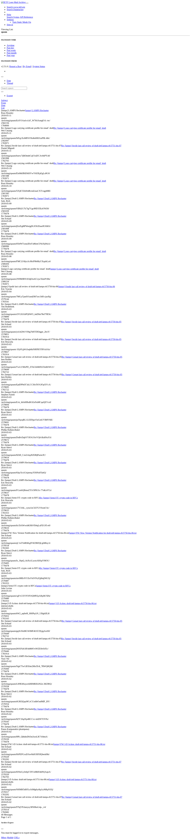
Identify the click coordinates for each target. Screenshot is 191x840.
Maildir (10, 837)
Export (10, 95)
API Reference (26, 17)
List (2, 108)
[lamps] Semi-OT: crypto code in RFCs (53, 586)
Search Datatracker (15, 9)
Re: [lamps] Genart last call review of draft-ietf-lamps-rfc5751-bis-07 (92, 797)
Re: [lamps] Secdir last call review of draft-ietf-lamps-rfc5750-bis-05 (91, 322)
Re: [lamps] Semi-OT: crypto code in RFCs (58, 498)
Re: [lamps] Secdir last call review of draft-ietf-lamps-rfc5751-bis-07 (91, 145)
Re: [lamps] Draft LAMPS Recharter (50, 198)
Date (9, 81)
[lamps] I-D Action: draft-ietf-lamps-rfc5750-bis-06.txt (72, 603)
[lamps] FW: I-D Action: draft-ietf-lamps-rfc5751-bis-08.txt (79, 744)
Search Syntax (13, 17)
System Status (39, 66)
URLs (16, 837)
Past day (10, 48)
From (3, 103)
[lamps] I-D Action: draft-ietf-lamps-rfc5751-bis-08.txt (72, 779)
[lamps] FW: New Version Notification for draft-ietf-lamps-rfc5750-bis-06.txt (102, 533)
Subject (4, 100)
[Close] (2, 828)
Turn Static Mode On (21, 22)
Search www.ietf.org (16, 7)
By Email (27, 66)
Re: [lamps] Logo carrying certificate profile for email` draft (80, 128)
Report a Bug (15, 66)
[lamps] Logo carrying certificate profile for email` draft (74, 269)
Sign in (10, 24)
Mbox (3, 837)
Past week (11, 50)
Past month (11, 53)
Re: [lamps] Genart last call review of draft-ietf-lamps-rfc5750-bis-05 (92, 357)
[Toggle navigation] (2, 76)
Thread (10, 83)
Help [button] (9, 14)
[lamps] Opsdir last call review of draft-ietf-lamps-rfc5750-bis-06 (86, 286)
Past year (11, 55)
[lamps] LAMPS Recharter (37, 110)
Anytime (10, 45)
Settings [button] (10, 19)
